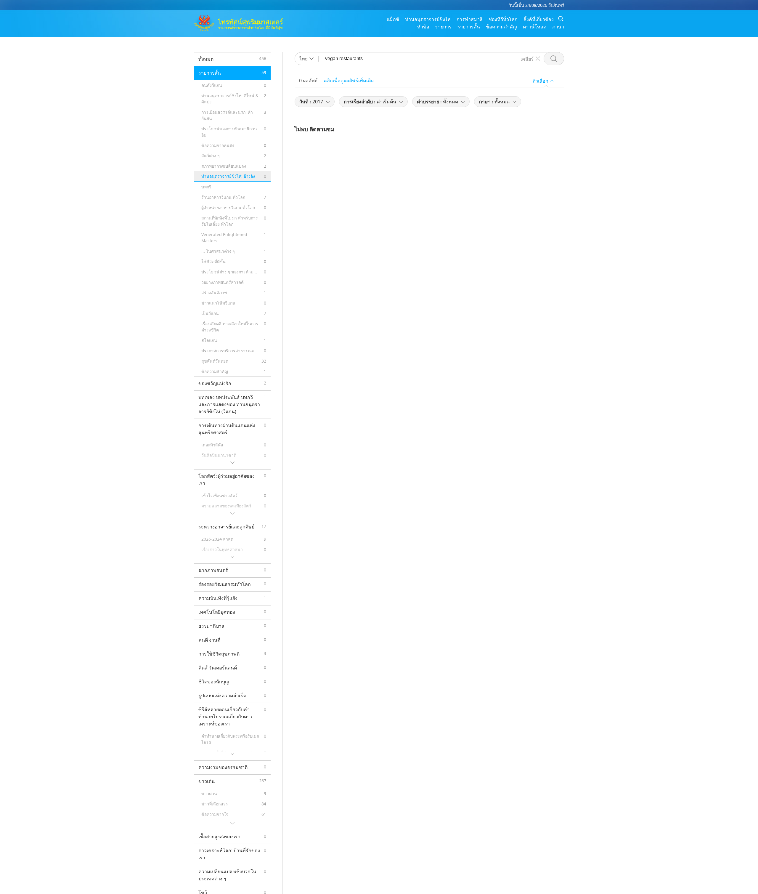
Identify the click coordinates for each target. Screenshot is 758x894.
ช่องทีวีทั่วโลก (503, 19)
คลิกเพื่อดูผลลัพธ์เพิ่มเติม (349, 80)
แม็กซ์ (393, 19)
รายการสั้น (468, 26)
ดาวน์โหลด (534, 26)
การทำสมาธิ (470, 19)
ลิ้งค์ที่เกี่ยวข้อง (538, 19)
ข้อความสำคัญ (501, 26)
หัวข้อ (423, 26)
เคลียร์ (527, 58)
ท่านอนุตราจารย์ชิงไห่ (428, 19)
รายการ (443, 26)
